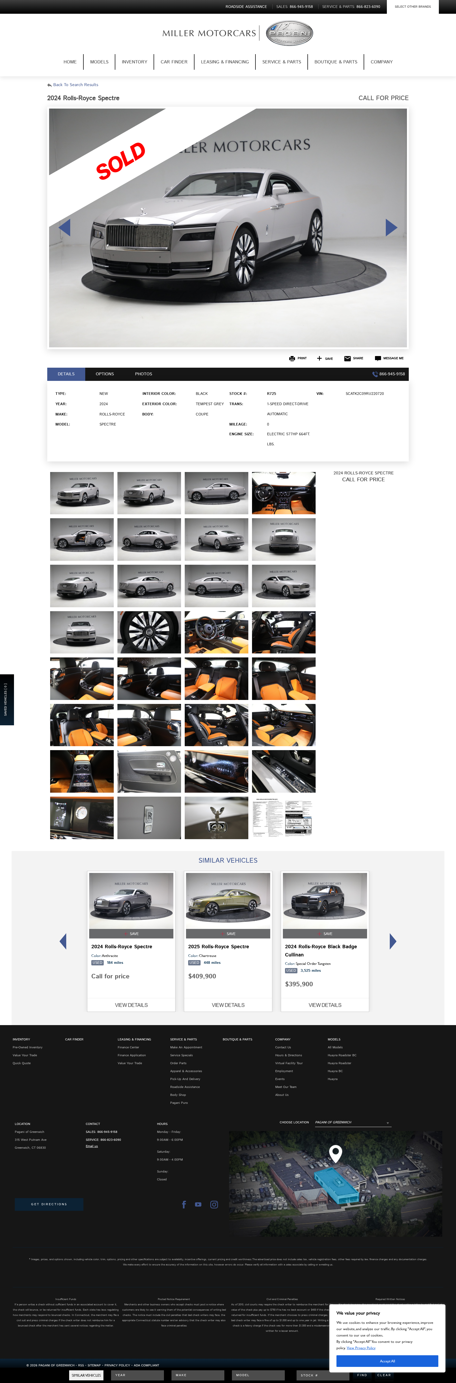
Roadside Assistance (185, 1087)
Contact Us (283, 1047)
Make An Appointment (186, 1047)
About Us (282, 1095)
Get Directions (49, 1204)
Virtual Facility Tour (289, 1063)
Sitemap (94, 1365)
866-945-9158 (107, 1132)
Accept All (387, 1361)
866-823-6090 (111, 1140)
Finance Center (128, 1047)
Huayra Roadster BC (342, 1055)
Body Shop (178, 1095)
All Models (335, 1047)
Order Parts (178, 1063)
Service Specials (181, 1055)
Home (70, 62)
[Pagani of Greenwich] (200, 33)
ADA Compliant (146, 1365)
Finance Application (132, 1055)
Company (382, 62)
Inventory (134, 62)
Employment (284, 1071)
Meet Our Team (286, 1087)
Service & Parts (281, 62)
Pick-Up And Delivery (185, 1079)
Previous (61, 941)
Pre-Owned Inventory (27, 1047)
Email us (92, 1146)
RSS (81, 1365)
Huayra (333, 1079)
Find (362, 1375)
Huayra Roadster (339, 1063)
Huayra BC (335, 1071)
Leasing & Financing (225, 62)
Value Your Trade (25, 1055)
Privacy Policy (117, 1365)
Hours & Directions (288, 1055)
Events (280, 1079)
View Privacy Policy (361, 1348)
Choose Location (294, 1122)
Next (395, 941)
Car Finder (174, 62)
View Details (131, 1005)
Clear (384, 1375)
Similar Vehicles (86, 1375)
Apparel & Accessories (186, 1071)
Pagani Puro (179, 1103)
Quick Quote (22, 1063)
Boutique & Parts (336, 62)
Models (99, 62)
